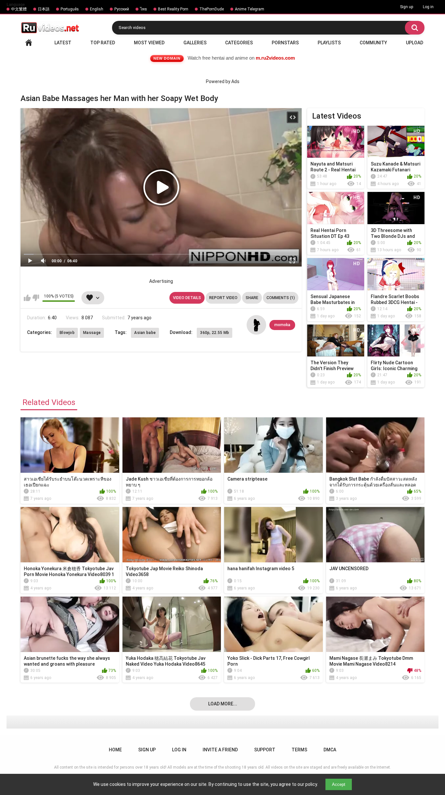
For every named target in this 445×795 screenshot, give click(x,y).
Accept (338, 784)
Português (70, 9)
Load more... (222, 703)
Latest (62, 42)
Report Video (223, 298)
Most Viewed (149, 42)
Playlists (329, 42)
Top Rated (102, 42)
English (96, 9)
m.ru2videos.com (275, 58)
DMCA (329, 749)
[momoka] (256, 325)
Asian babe (145, 332)
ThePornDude (211, 9)
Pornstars (285, 42)
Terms (299, 749)
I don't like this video (35, 298)
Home (29, 43)
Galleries (195, 42)
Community (373, 42)
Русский (121, 9)
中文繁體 (19, 9)
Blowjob (67, 332)
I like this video (27, 298)
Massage (92, 332)
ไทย (143, 9)
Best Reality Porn (173, 9)
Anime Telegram (249, 9)
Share (252, 298)
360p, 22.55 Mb (214, 332)
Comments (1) (280, 298)
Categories (239, 42)
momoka (282, 325)
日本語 (44, 9)
